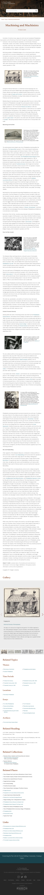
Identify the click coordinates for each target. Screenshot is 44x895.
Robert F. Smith (22, 29)
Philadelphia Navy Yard (9, 828)
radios (4, 368)
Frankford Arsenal (20, 164)
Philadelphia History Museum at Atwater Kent (13, 802)
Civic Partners (11, 880)
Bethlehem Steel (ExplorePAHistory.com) (12, 833)
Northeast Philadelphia (9, 694)
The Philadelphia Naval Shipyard (29, 156)
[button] (42, 614)
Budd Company (24, 359)
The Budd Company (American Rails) (11, 840)
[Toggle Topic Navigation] (1, 40)
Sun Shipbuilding (20, 454)
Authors (17, 880)
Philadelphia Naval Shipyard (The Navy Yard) (13, 804)
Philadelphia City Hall (8, 263)
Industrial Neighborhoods (29, 713)
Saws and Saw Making (8, 706)
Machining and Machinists (22, 25)
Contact (38, 880)
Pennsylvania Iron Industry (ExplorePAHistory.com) (15, 826)
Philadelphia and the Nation (30, 669)
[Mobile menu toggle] (41, 2)
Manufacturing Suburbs (29, 706)
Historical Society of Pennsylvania (15, 141)
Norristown (29, 221)
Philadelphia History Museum (10, 762)
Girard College (22, 324)
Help (34, 880)
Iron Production (27, 703)
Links (6, 822)
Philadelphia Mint (7, 811)
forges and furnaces (17, 94)
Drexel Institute (24, 325)
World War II (6, 460)
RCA (31, 379)
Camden (6, 119)
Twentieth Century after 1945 (10, 683)
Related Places (10, 770)
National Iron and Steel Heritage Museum (13, 797)
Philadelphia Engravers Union (33, 478)
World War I (31, 418)
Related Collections (12, 752)
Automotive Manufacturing (29, 708)
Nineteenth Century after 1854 (30, 680)
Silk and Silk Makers (8, 708)
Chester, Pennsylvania (29, 207)
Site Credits (29, 880)
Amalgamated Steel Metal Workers (14, 478)
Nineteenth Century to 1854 (30, 683)
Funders (23, 880)
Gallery (7, 578)
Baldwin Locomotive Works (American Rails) (13, 837)
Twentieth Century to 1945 (9, 685)
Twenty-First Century (8, 680)
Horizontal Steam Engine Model (11, 722)
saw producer (9, 274)
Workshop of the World (9, 669)
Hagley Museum (7, 790)
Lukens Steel (10, 117)
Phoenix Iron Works (26, 106)
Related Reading (11, 729)
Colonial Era (26, 685)
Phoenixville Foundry (8, 813)
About (5, 880)
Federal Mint (13, 149)
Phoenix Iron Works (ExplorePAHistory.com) (13, 830)
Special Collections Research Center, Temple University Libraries (30, 249)
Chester (18, 373)
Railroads (26, 710)
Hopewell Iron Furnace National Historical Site (14, 792)
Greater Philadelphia (8, 671)
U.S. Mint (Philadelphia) (9, 703)
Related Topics (10, 660)
